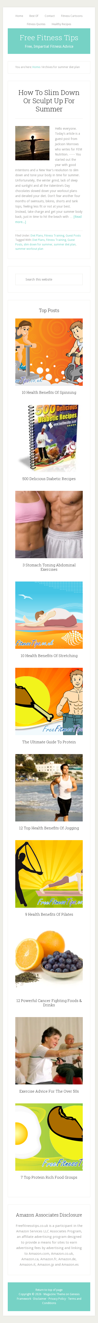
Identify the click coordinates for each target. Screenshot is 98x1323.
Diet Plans (37, 235)
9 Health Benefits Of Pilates (49, 914)
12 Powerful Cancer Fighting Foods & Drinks (49, 1002)
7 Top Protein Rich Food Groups (49, 1177)
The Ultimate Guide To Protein (49, 741)
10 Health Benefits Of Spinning (49, 392)
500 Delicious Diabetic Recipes (49, 478)
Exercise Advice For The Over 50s (49, 1091)
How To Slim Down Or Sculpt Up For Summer (49, 100)
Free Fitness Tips (49, 37)
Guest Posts (73, 235)
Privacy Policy (57, 1298)
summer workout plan (29, 248)
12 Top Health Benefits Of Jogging (49, 828)
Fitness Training (54, 235)
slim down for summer (38, 244)
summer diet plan (65, 244)
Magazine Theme (54, 1294)
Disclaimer (39, 1298)
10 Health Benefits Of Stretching (49, 655)
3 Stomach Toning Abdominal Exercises (49, 567)
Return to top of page (49, 1289)
